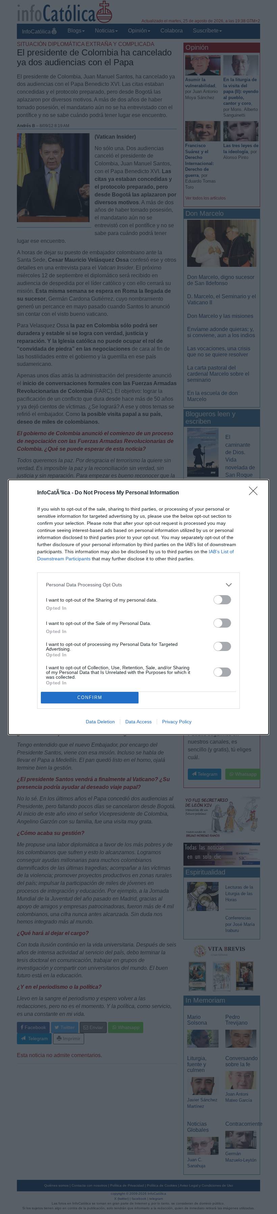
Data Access (138, 721)
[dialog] (138, 607)
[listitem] (138, 584)
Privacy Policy (177, 721)
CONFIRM (89, 697)
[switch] (222, 599)
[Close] (255, 493)
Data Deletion (100, 721)
